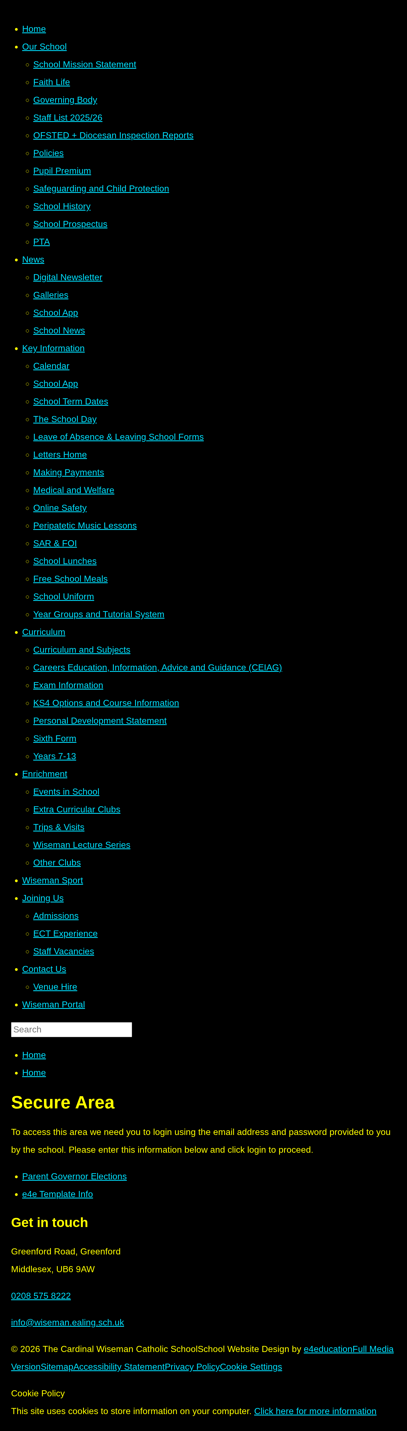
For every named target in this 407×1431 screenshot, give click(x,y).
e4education (328, 1349)
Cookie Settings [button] (251, 1367)
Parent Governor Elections (74, 1176)
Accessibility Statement (119, 1367)
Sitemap (57, 1367)
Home (34, 1055)
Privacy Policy (192, 1367)
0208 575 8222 (41, 1296)
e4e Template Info (57, 1194)
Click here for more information (315, 1411)
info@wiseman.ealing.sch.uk (67, 1322)
